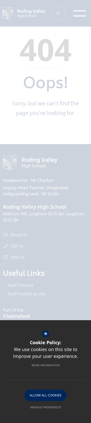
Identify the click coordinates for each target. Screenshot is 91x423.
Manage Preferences (45, 407)
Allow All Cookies (45, 395)
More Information (46, 365)
